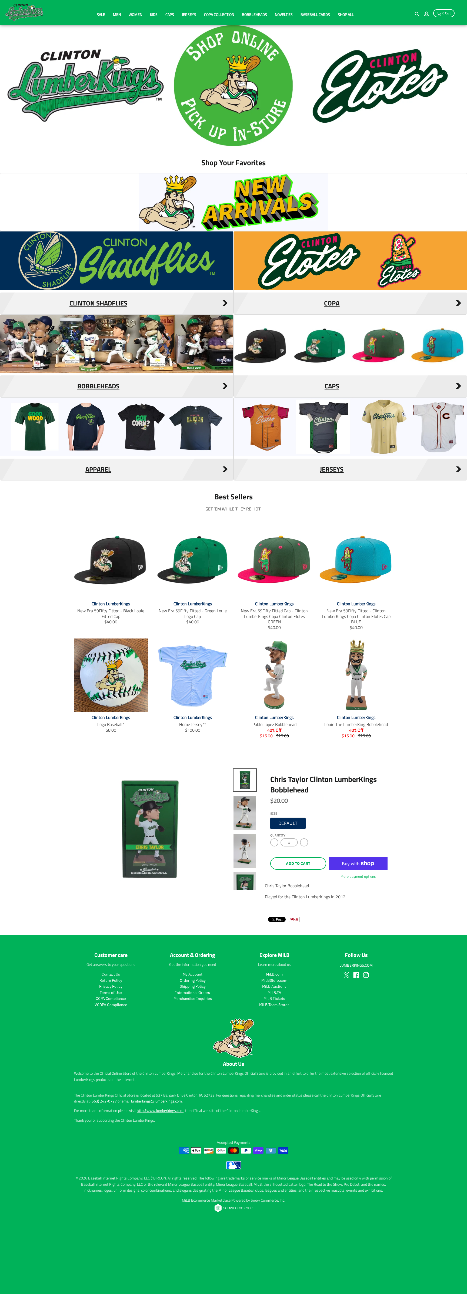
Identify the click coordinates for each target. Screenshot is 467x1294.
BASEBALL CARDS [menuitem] (315, 14)
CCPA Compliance (111, 1063)
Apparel (98, 534)
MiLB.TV (274, 1058)
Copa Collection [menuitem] (219, 14)
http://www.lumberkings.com (160, 1176)
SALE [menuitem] (101, 14)
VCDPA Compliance (111, 1070)
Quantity (277, 901)
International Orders (192, 1058)
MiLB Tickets (274, 1063)
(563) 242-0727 (104, 1166)
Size (273, 879)
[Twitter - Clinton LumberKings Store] (346, 1040)
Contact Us (111, 1039)
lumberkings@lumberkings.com (156, 1166)
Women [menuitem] (135, 14)
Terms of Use (111, 1058)
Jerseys (331, 534)
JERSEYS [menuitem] (189, 14)
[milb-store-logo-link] (233, 1233)
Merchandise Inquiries (193, 1063)
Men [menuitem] (117, 14)
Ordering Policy (193, 1045)
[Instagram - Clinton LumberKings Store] (366, 1040)
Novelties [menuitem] (284, 14)
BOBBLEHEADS (98, 451)
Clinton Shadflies (98, 368)
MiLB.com (274, 1039)
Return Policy (110, 1045)
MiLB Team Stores (274, 1070)
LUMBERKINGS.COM (356, 1030)
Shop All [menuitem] (346, 14)
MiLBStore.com (274, 1045)
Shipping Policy (193, 1051)
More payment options (358, 942)
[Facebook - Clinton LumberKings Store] (356, 1040)
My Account (192, 1039)
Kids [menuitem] (154, 14)
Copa (331, 368)
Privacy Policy (110, 1051)
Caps (332, 451)
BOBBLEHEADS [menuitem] (254, 14)
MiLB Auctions (274, 1051)
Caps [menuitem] (169, 14)
